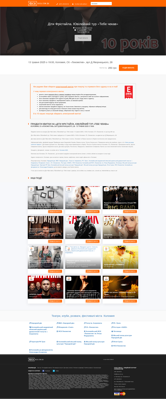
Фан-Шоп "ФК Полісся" (119, 386)
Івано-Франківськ (33, 374)
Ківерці (89, 379)
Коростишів (37, 381)
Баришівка (104, 374)
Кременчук (80, 381)
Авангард (52, 374)
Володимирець (103, 377)
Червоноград (78, 387)
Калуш (99, 379)
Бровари (86, 376)
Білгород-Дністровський (68, 374)
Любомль (48, 382)
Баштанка (31, 376)
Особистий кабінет (80, 4)
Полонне (106, 384)
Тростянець (85, 386)
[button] (101, 3)
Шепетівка (31, 388)
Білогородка (83, 374)
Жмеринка (31, 379)
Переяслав (82, 384)
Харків (44, 387)
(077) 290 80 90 (118, 379)
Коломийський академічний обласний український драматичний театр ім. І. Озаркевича (41, 330)
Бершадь (59, 376)
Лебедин (106, 381)
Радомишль (61, 385)
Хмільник (49, 387)
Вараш (49, 377)
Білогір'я (77, 374)
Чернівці (89, 387)
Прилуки (42, 385)
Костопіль (57, 381)
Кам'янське (44, 380)
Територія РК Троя (45, 165)
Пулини (47, 385)
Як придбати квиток (47, 367)
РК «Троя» (85, 161)
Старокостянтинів (44, 386)
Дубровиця (89, 378)
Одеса (45, 384)
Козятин (95, 380)
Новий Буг (71, 383)
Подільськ (100, 384)
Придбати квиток (55, 211)
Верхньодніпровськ (68, 377)
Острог (62, 384)
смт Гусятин (32, 386)
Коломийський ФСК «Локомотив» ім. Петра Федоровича (99, 163)
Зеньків (67, 379)
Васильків (54, 377)
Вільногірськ (39, 377)
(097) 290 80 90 (64, 4)
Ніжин (54, 383)
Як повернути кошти (58, 367)
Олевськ (50, 384)
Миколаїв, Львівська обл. (86, 382)
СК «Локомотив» (55, 163)
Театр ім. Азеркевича (75, 161)
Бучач (33, 377)
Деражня (59, 378)
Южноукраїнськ (43, 388)
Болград (70, 376)
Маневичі (65, 382)
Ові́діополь (35, 384)
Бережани (48, 376)
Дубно (84, 378)
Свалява (92, 385)
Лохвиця (31, 382)
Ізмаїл (39, 374)
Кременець (74, 381)
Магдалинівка (54, 382)
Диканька (64, 378)
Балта (93, 374)
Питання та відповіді (78, 367)
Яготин (49, 388)
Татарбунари (65, 386)
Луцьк (39, 382)
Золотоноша (79, 379)
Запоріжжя (48, 379)
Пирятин (88, 384)
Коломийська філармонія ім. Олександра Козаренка (41, 351)
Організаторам (97, 367)
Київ (68, 380)
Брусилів (95, 376)
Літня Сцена (110, 165)
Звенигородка (55, 379)
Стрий (51, 386)
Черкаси (84, 387)
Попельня (36, 385)
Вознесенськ (83, 377)
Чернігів (94, 387)
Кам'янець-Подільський (34, 380)
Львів (43, 382)
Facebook (47, 371)
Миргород (96, 382)
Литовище (119, 163)
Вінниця (45, 377)
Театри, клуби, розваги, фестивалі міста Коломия (83, 316)
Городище (48, 378)
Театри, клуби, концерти (120, 384)
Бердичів (37, 376)
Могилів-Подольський (34, 383)
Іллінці (43, 374)
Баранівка (98, 374)
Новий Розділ (78, 383)
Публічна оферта (88, 367)
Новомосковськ (95, 383)
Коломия (100, 380)
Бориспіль (80, 376)
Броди (90, 376)
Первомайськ (68, 384)
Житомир (105, 378)
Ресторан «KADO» (66, 163)
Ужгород (103, 386)
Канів (59, 380)
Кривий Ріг (86, 381)
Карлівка (64, 380)
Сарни (79, 385)
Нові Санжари (64, 383)
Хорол (61, 387)
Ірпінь (47, 374)
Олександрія (56, 384)
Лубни (35, 382)
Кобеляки (72, 380)
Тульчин (98, 386)
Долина (74, 378)
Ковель (77, 380)
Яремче (54, 388)
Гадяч (30, 378)
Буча (30, 377)
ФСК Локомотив (77, 163)
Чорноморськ (100, 387)
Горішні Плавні (41, 378)
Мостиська (43, 383)
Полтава (31, 385)
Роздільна (70, 385)
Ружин (75, 385)
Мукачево (49, 383)
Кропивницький (94, 381)
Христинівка (67, 387)
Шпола (36, 388)
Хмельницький (55, 387)
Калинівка (94, 379)
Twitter (57, 371)
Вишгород (76, 377)
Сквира (97, 385)
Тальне (59, 386)
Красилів (68, 381)
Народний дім (51, 161)
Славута (102, 385)
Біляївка (89, 374)
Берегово (42, 376)
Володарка (89, 377)
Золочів (85, 379)
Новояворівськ (103, 383)
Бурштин (106, 376)
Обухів (30, 384)
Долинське (79, 378)
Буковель (100, 376)
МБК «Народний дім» (62, 161)
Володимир (96, 377)
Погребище (94, 384)
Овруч (41, 384)
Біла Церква (58, 374)
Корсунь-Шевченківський (48, 381)
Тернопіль (72, 386)
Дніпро (69, 378)
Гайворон (35, 378)
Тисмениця (78, 386)
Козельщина (89, 380)
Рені (66, 385)
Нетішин (58, 383)
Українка (31, 387)
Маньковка (71, 382)
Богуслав (65, 376)
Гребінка (54, 378)
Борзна (75, 376)
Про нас (39, 367)
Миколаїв (77, 382)
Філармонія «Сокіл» (44, 163)
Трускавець (92, 386)
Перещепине (76, 384)
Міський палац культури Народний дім (95, 165)
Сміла (106, 385)
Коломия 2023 (63, 150)
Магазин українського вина (63, 388)
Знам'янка (72, 379)
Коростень (31, 381)
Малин (60, 382)
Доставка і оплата (68, 367)
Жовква (37, 379)
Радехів (55, 385)
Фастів (39, 387)
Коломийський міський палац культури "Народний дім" (67, 165)
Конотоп (105, 380)
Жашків (100, 378)
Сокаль (37, 386)
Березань (53, 376)
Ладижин (101, 381)
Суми (55, 386)
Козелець (82, 380)
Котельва (63, 381)
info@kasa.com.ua (118, 374)
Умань (35, 387)
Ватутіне (60, 377)
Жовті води (42, 379)
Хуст (72, 387)
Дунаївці (95, 378)
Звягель (62, 379)
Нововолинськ (86, 383)
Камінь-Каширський (52, 380)
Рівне (51, 385)
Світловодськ (85, 385)
